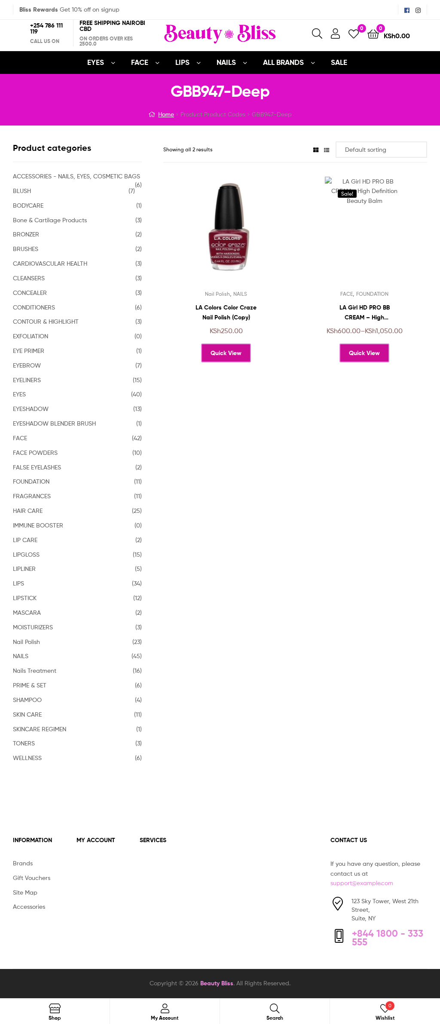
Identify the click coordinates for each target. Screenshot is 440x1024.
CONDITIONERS (34, 307)
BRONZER (26, 234)
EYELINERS (27, 379)
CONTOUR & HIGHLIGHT (46, 321)
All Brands (283, 62)
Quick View (247, 234)
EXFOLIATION (30, 336)
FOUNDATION (372, 294)
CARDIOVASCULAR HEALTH (50, 263)
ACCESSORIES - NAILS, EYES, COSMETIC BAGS (76, 176)
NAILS (226, 62)
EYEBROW (27, 365)
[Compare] (226, 234)
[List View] (326, 149)
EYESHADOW (31, 408)
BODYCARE (28, 205)
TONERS (24, 743)
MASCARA (27, 612)
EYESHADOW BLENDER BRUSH (54, 423)
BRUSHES (25, 248)
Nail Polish (217, 294)
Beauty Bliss (216, 983)
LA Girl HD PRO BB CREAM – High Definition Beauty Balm (364, 313)
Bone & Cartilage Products (50, 220)
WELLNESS (27, 757)
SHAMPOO (27, 699)
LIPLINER (24, 568)
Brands (23, 863)
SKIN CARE (27, 714)
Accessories (29, 906)
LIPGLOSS (26, 554)
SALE (339, 62)
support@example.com (361, 882)
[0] (353, 33)
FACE (139, 62)
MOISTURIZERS (33, 627)
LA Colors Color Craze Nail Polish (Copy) (226, 312)
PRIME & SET (29, 685)
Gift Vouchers (31, 877)
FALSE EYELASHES (37, 467)
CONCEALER (30, 292)
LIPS (182, 62)
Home (166, 114)
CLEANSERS (29, 278)
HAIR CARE (28, 510)
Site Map (25, 892)
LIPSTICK (25, 597)
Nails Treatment (34, 670)
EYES (95, 62)
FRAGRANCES (32, 496)
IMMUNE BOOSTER (38, 525)
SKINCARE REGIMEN (39, 729)
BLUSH (22, 190)
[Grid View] (316, 149)
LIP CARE (25, 539)
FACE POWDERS (35, 452)
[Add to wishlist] (205, 234)
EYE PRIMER (28, 350)
